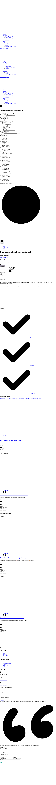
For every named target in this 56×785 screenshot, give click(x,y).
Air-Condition (6, 139)
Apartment (5, 662)
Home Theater (5, 154)
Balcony (4, 141)
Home (4, 32)
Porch (4, 167)
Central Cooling (6, 146)
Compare (2, 700)
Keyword (2, 134)
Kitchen (5, 156)
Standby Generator (6, 173)
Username (2, 754)
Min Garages (3, 125)
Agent (1, 130)
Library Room (5, 160)
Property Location (24, 398)
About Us (5, 42)
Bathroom (5, 142)
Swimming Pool (6, 176)
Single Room (8, 37)
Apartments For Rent (10, 38)
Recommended (3, 398)
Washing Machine (6, 180)
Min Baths (2, 118)
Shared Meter (5, 172)
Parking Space (6, 164)
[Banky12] (9, 129)
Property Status (3, 114)
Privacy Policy (6, 655)
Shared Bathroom (6, 169)
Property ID (2, 135)
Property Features (10, 398)
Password (2, 756)
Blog (6, 45)
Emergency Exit (6, 149)
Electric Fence (5, 148)
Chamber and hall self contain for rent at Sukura (14, 495)
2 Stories (4, 138)
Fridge (4, 152)
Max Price (2, 121)
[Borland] (9, 128)
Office (4, 162)
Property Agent (38, 398)
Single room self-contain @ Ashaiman (10, 440)
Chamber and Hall (9, 36)
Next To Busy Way (7, 161)
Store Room (5, 175)
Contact (7, 43)
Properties (5, 654)
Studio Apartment (6, 666)
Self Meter (5, 168)
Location (2, 113)
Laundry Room (6, 157)
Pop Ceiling (5, 165)
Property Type (3, 116)
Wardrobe (5, 179)
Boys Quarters (5, 143)
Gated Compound (7, 153)
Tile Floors (5, 177)
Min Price (2, 120)
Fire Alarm (5, 150)
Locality (2, 137)
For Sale (4, 34)
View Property (6, 435)
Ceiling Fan (5, 145)
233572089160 (3, 680)
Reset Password (16, 758)
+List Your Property (4, 48)
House (4, 664)
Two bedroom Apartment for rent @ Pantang (13, 558)
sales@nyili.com (3, 685)
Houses (7, 40)
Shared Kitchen (6, 171)
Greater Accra (6, 247)
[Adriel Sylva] (9, 126)
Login (14, 757)
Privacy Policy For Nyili (10, 46)
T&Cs (4, 656)
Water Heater (5, 181)
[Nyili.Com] (10, 30)
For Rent (5, 35)
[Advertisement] (28, 10)
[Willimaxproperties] (9, 127)
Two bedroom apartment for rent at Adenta (12, 618)
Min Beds (2, 117)
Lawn (3, 158)
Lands (4, 41)
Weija (4, 248)
